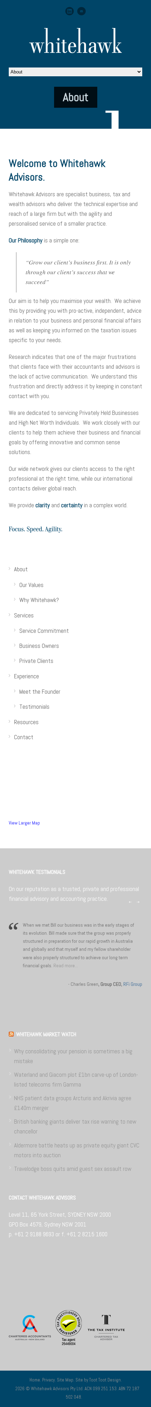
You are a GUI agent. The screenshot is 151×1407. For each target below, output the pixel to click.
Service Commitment (44, 631)
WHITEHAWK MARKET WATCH (46, 1034)
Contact (23, 737)
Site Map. (66, 1380)
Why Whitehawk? (39, 600)
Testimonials (34, 706)
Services (24, 615)
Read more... (65, 965)
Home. (35, 1380)
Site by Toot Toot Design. (99, 1380)
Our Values (31, 585)
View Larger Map (24, 823)
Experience (26, 676)
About (21, 569)
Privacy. (49, 1380)
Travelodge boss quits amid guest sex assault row (72, 1169)
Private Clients (36, 661)
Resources (26, 722)
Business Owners (39, 646)
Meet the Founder (39, 691)
